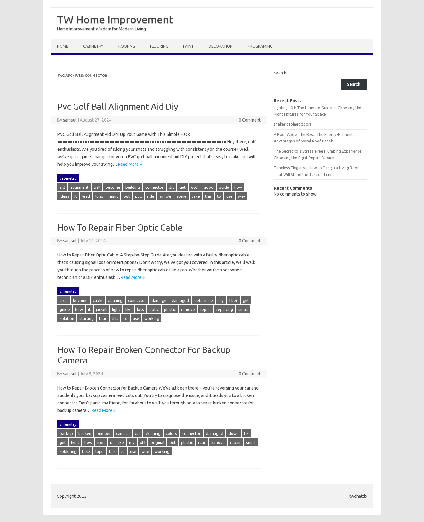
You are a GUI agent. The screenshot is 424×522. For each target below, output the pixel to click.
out (127, 196)
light (116, 309)
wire (145, 451)
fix (246, 433)
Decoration (221, 46)
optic (154, 309)
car (137, 433)
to (219, 196)
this (208, 196)
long (99, 196)
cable (97, 300)
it (75, 196)
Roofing (126, 46)
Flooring (159, 46)
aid (62, 187)
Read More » (130, 164)
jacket (101, 309)
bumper (104, 433)
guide (224, 187)
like (128, 309)
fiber (233, 300)
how (238, 187)
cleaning (115, 300)
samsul (70, 120)
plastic (170, 309)
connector (154, 187)
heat (75, 442)
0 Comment (250, 120)
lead (86, 196)
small (243, 309)
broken (84, 433)
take (196, 196)
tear (102, 318)
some (182, 196)
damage (158, 300)
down (233, 433)
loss (140, 309)
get (182, 187)
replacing (224, 309)
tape (99, 451)
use (229, 196)
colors (171, 433)
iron (101, 442)
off (142, 442)
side (150, 196)
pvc (138, 196)
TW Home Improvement (115, 19)
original (157, 442)
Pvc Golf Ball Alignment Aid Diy (117, 106)
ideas (64, 196)
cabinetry (93, 46)
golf (194, 187)
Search (280, 73)
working (151, 318)
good (209, 187)
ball (97, 187)
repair (205, 309)
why (241, 196)
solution (67, 318)
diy (171, 187)
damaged (180, 300)
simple (165, 196)
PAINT (188, 46)
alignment (79, 187)
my (131, 442)
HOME (62, 46)
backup (66, 433)
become (113, 187)
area (64, 300)
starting (86, 318)
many (113, 196)
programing (260, 46)
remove (188, 309)
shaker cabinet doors (293, 124)
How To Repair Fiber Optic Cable (120, 227)
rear (201, 442)
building (132, 187)
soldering (68, 451)
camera (122, 433)
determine (203, 300)
